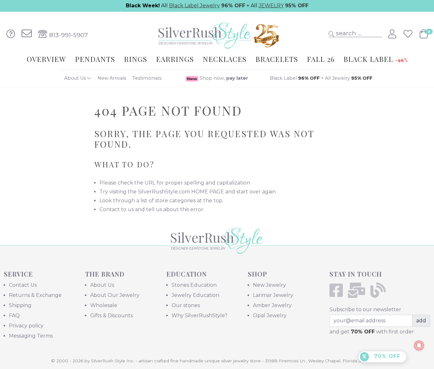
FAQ (14, 315)
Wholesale (103, 305)
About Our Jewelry (114, 295)
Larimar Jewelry (273, 295)
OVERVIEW (46, 59)
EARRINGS (175, 59)
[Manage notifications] (419, 345)
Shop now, (223, 78)
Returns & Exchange (35, 295)
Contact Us (23, 285)
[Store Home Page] (217, 249)
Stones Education (194, 285)
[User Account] (393, 34)
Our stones (186, 305)
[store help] (10, 34)
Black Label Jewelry (194, 6)
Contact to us (116, 209)
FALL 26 (321, 59)
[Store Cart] (424, 34)
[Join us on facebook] (338, 294)
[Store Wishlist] (409, 34)
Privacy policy (26, 326)
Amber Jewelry (272, 305)
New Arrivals (112, 78)
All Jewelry (348, 78)
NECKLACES (225, 59)
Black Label (295, 78)
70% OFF (386, 356)
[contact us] (27, 34)
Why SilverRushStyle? (199, 315)
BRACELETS (276, 59)
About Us (75, 78)
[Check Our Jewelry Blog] (380, 294)
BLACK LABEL (375, 59)
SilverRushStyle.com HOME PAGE (181, 192)
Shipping (20, 305)
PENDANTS (95, 59)
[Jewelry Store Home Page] (217, 33)
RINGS (135, 59)
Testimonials (146, 78)
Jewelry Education (195, 295)
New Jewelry (269, 285)
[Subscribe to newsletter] (358, 294)
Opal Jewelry (270, 315)
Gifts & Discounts (111, 315)
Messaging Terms (31, 336)
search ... (348, 33)
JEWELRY (271, 6)
